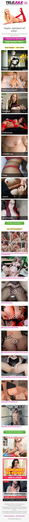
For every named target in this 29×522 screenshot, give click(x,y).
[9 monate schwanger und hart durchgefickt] (14, 266)
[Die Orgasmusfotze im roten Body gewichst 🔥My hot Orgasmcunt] (14, 241)
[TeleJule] (14, 3)
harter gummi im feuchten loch (9, 401)
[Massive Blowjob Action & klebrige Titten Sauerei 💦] (14, 341)
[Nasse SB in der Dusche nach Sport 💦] (14, 415)
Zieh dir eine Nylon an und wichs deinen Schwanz (14, 377)
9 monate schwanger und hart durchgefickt (12, 277)
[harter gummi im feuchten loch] (14, 390)
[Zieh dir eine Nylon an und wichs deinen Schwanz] (14, 365)
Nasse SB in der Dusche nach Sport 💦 (11, 426)
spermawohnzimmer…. (7, 302)
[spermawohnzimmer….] (14, 291)
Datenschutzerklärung (9, 516)
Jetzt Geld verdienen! (20, 516)
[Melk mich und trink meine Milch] (14, 316)
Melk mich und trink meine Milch (9, 327)
